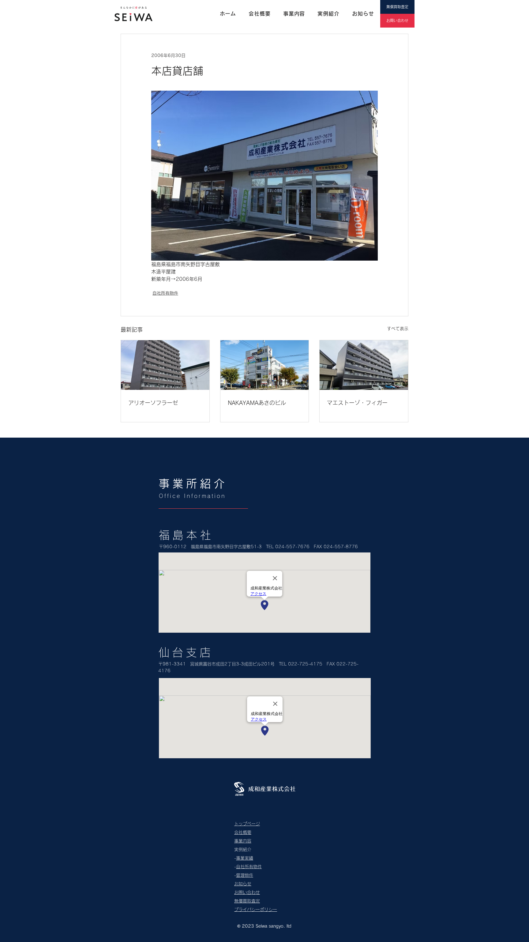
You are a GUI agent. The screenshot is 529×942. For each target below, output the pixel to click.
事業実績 (244, 858)
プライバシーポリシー (255, 909)
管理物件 (244, 875)
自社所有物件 (165, 293)
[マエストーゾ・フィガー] (364, 365)
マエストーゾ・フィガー (357, 402)
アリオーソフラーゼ (153, 402)
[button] (328, 14)
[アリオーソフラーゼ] (165, 365)
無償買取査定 (247, 901)
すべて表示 (397, 328)
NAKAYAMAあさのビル (257, 402)
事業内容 (242, 841)
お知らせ (242, 884)
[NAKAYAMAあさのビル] (264, 365)
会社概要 (242, 832)
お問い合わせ (247, 892)
